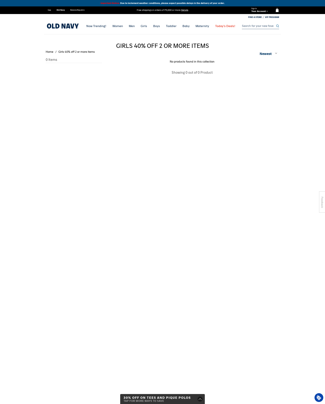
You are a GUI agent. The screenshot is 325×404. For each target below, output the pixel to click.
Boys (156, 26)
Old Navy (61, 10)
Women (117, 26)
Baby (186, 26)
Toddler (171, 26)
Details (184, 10)
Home (49, 52)
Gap (49, 10)
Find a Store (255, 17)
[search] (259, 26)
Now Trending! (96, 26)
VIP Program (272, 17)
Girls (144, 26)
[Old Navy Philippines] (63, 26)
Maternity (202, 26)
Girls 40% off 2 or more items (76, 52)
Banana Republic (77, 10)
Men (132, 26)
